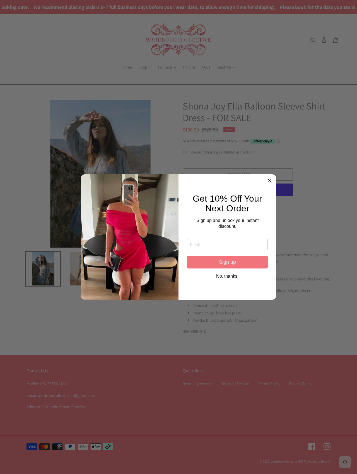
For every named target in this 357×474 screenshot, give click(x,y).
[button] (269, 181)
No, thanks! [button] (227, 276)
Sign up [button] (227, 262)
